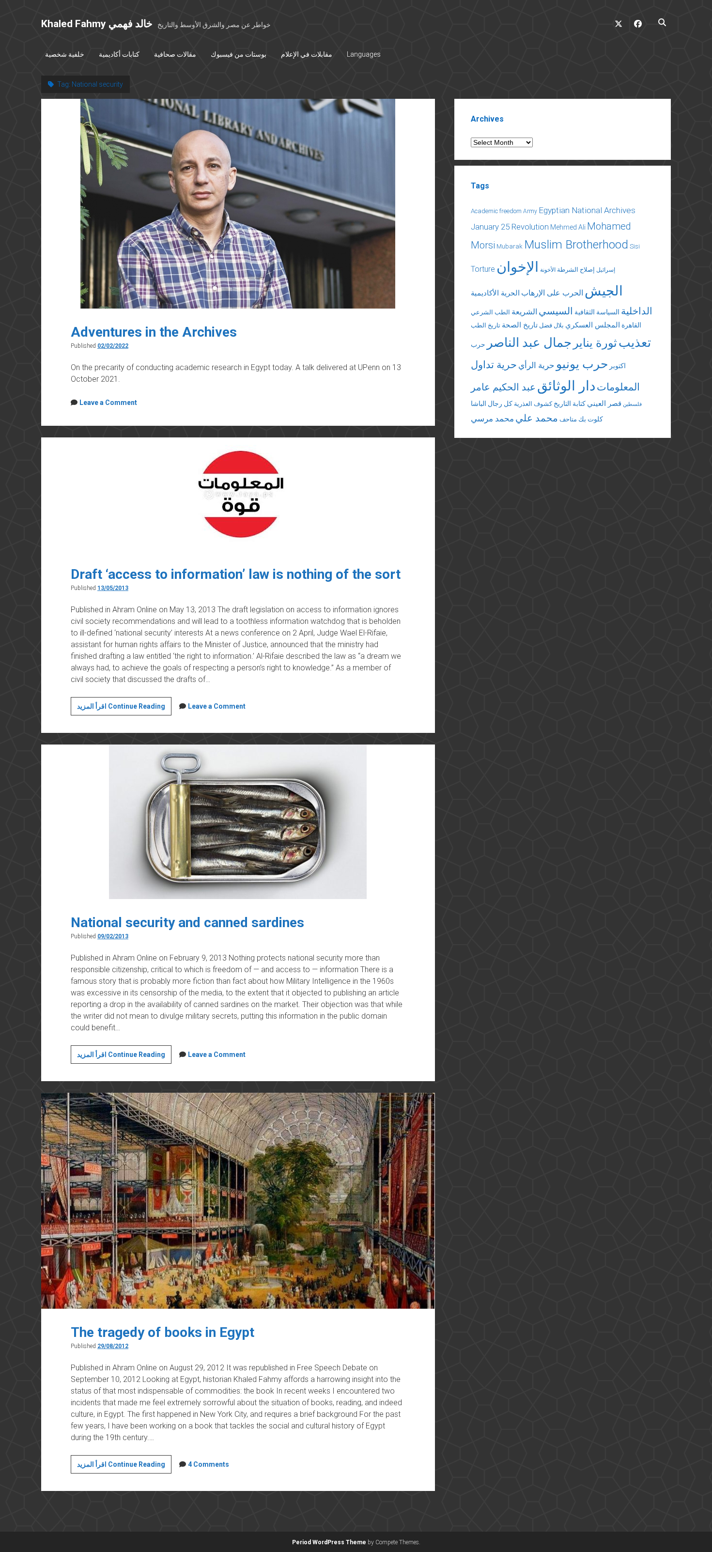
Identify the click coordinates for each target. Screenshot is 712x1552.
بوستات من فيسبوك (238, 54)
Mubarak (509, 246)
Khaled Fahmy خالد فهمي (97, 24)
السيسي (556, 311)
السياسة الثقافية (596, 312)
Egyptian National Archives (587, 210)
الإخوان (517, 267)
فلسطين (632, 404)
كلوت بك (590, 419)
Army (530, 211)
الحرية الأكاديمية (495, 293)
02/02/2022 (112, 345)
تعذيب (635, 342)
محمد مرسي (492, 418)
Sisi (635, 246)
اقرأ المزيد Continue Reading (124, 708)
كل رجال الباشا (491, 403)
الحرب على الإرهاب (552, 292)
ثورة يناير (595, 343)
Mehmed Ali (568, 227)
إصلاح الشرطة (576, 269)
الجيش (604, 291)
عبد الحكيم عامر (503, 387)
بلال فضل (551, 325)
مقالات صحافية (175, 54)
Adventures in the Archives (154, 332)
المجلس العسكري (592, 325)
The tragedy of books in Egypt (162, 1332)
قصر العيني (604, 403)
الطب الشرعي (490, 312)
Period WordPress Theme (329, 1542)
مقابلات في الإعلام (306, 54)
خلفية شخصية (64, 54)
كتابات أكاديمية (119, 54)
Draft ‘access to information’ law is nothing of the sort (236, 574)
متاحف (568, 419)
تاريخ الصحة (520, 325)
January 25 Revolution (510, 227)
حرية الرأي (536, 365)
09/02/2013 (112, 936)
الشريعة (524, 311)
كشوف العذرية (533, 403)
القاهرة (631, 325)
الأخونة (548, 269)
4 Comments (208, 1464)
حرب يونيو (582, 364)
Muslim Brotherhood (576, 244)
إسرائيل (605, 269)
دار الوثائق (566, 386)
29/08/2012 (112, 1346)
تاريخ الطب (485, 325)
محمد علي (536, 418)
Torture (483, 269)
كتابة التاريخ (570, 403)
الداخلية (636, 311)
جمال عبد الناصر (529, 342)
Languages (364, 54)
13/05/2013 (112, 588)
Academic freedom (496, 211)
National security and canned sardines (187, 923)
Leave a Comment (108, 402)
